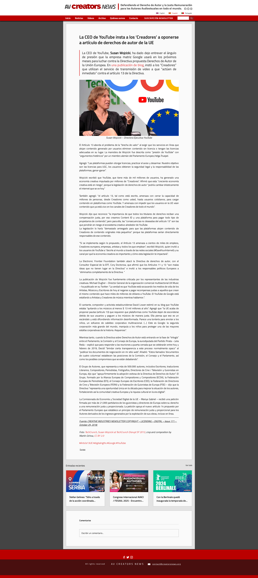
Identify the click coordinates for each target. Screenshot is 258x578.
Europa (82, 449)
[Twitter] (188, 9)
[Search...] (191, 18)
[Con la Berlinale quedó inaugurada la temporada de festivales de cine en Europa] (172, 481)
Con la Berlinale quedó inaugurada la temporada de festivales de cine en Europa (171, 499)
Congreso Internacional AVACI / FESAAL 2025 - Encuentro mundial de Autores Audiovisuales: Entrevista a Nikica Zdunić (128, 499)
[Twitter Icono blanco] (128, 557)
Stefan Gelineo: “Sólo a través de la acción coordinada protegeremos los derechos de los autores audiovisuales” (85, 499)
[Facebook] (185, 9)
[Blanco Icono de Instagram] (131, 557)
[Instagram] (191, 9)
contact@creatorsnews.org (166, 564)
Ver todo (189, 465)
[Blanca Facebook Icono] (124, 557)
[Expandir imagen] (129, 108)
